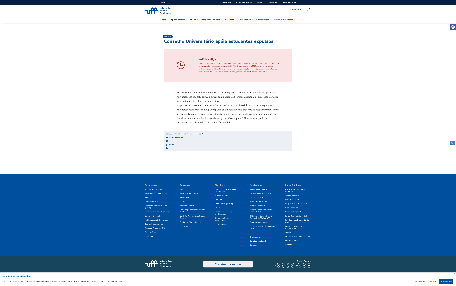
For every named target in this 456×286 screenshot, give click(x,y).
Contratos (253, 245)
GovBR (163, 2)
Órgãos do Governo (289, 2)
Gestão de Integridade (293, 212)
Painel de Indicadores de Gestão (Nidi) (297, 221)
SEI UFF (288, 232)
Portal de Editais (151, 232)
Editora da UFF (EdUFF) (259, 202)
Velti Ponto (219, 200)
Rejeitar (433, 281)
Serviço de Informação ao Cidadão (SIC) (262, 227)
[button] (453, 27)
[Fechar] (454, 273)
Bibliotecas (149, 198)
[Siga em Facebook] (283, 265)
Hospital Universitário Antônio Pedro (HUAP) (261, 211)
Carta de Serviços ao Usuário (260, 193)
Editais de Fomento (187, 206)
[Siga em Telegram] (309, 265)
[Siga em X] (288, 265)
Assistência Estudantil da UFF (156, 193)
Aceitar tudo (446, 281)
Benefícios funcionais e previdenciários (223, 213)
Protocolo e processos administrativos (293, 227)
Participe (260, 2)
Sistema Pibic (185, 198)
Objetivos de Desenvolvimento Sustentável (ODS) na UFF (261, 217)
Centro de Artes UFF (257, 198)
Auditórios (289, 245)
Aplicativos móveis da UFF (154, 189)
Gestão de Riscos (291, 208)
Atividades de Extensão (258, 189)
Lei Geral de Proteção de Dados (297, 216)
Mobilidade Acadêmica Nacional (156, 220)
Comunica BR (226, 2)
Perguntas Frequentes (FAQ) (155, 228)
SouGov (218, 208)
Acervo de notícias (176, 137)
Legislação (273, 2)
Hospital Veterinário (257, 206)
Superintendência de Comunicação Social (186, 134)
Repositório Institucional (189, 193)
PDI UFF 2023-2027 (292, 241)
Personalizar (420, 281)
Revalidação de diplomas (259, 222)
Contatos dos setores (228, 264)
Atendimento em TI (292, 196)
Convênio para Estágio (258, 241)
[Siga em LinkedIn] (293, 265)
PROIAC (183, 202)
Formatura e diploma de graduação (158, 212)
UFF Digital (184, 226)
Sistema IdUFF (150, 236)
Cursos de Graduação (153, 216)
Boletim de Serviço (292, 200)
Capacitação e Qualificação (224, 204)
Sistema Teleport (221, 196)
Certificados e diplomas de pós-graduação (156, 207)
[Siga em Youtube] (298, 265)
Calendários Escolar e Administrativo (223, 219)
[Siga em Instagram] (278, 265)
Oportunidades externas (154, 224)
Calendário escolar (151, 202)
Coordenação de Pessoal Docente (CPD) (192, 211)
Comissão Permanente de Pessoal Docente (192, 217)
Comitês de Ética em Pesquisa (191, 222)
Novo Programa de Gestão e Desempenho (225, 190)
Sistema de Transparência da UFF (297, 237)
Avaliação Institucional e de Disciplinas (295, 190)
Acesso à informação (244, 2)
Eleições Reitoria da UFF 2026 (296, 204)
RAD (181, 189)
